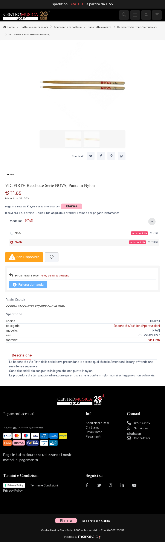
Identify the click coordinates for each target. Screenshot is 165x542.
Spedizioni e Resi (97, 423)
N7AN (18, 242)
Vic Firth (154, 340)
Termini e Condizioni (44, 485)
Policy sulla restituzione (54, 275)
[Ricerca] (124, 15)
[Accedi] (146, 15)
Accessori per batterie (68, 27)
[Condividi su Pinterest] (111, 156)
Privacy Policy (15, 485)
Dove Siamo (94, 432)
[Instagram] (112, 486)
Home (11, 27)
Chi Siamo (92, 427)
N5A (18, 233)
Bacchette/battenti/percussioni (137, 27)
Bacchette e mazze (99, 27)
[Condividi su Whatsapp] (121, 156)
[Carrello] (157, 15)
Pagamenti (93, 436)
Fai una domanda (30, 285)
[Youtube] (135, 486)
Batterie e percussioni (34, 27)
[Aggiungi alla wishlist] (51, 257)
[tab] (21, 355)
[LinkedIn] (124, 486)
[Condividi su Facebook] (101, 156)
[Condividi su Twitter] (91, 156)
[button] (82, 221)
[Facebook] (89, 486)
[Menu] (135, 15)
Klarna (71, 206)
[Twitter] (100, 486)
